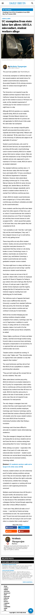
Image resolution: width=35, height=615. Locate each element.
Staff (5, 595)
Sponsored (7, 593)
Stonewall (7, 596)
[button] (32, 3)
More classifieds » (28, 582)
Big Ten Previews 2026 (9, 14)
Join (5, 610)
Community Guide (7, 607)
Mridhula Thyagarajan (18, 66)
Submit (6, 589)
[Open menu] (2, 3)
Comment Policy (6, 604)
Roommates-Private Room (9, 564)
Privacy (6, 601)
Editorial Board (6, 599)
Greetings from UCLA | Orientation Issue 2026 (16, 12)
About (5, 586)
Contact (6, 588)
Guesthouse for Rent (8, 570)
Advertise (7, 591)
